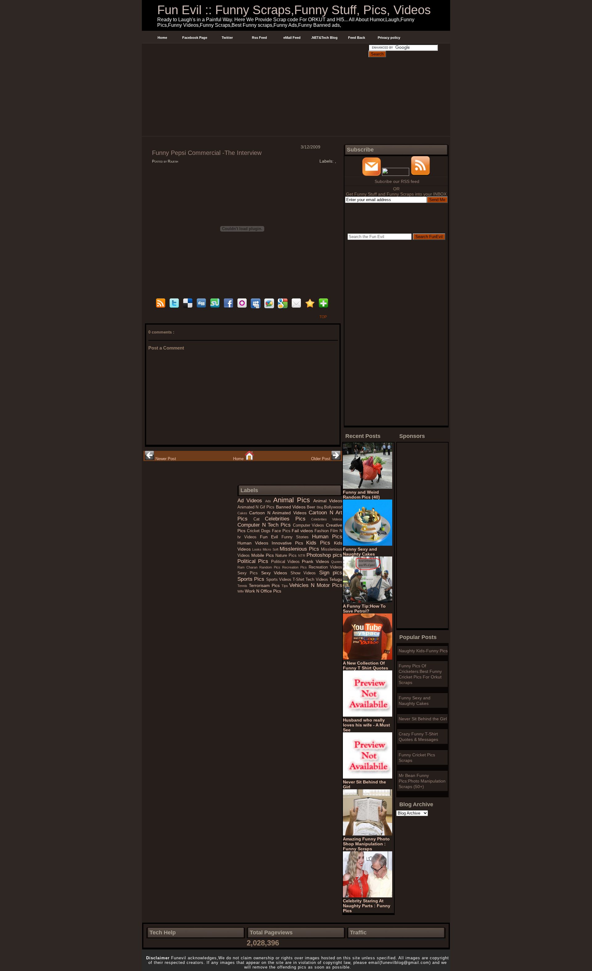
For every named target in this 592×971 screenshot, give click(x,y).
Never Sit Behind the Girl (423, 718)
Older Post (321, 458)
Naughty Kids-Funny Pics (423, 650)
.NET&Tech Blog (324, 37)
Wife (241, 591)
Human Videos (254, 542)
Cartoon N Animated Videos (279, 512)
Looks (257, 549)
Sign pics (330, 573)
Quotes (336, 562)
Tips (286, 586)
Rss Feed (259, 37)
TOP (323, 317)
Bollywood (333, 507)
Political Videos (286, 562)
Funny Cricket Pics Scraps (417, 757)
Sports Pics (251, 579)
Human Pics (327, 537)
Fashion (322, 531)
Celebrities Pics (288, 519)
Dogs (266, 531)
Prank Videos (316, 561)
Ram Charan (248, 567)
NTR (302, 555)
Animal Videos (327, 500)
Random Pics (270, 567)
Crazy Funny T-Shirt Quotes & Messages (418, 736)
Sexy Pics (249, 573)
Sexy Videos (275, 572)
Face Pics (282, 531)
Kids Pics (320, 543)
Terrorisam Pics (265, 585)
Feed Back (356, 37)
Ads (269, 501)
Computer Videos (309, 525)
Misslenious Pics (300, 549)
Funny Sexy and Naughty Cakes (414, 700)
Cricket (254, 531)
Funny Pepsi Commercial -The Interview (206, 152)
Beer (311, 507)
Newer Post (165, 458)
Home (162, 37)
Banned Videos (291, 506)
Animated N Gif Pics (256, 507)
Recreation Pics (295, 567)
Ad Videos (251, 501)
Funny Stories (297, 537)
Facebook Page (194, 37)
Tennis (243, 586)
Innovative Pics (289, 542)
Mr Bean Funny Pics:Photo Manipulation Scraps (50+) (422, 781)
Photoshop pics (324, 555)
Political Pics (254, 561)
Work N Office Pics (263, 591)
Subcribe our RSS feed (397, 181)
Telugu (335, 579)
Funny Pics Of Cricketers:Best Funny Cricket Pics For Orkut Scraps (420, 674)
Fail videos (303, 530)
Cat (259, 519)
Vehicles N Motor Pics (315, 585)
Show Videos (304, 573)
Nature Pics (286, 555)
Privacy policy (389, 37)
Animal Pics (293, 500)
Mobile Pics (263, 555)
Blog (320, 507)
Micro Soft (271, 549)
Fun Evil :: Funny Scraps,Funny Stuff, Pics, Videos (294, 10)
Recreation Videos (325, 567)
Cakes (243, 513)
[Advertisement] (255, 50)
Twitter (227, 37)
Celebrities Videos (326, 519)
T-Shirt (299, 579)
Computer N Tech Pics (265, 525)
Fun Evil (270, 536)
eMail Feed (292, 37)
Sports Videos (279, 579)
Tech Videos (317, 579)
